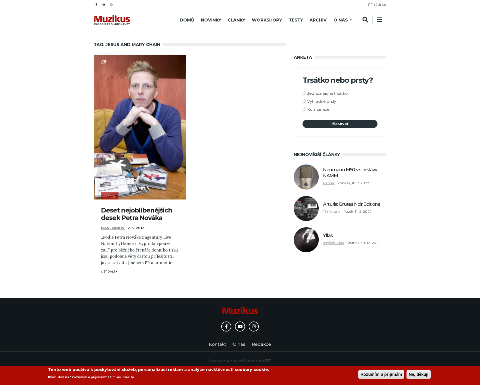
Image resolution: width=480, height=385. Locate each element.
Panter (328, 183)
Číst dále (108, 271)
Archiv (318, 20)
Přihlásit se (377, 4)
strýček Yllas (333, 243)
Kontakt (217, 344)
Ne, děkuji (418, 374)
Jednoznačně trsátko (327, 93)
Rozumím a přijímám (381, 374)
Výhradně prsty (321, 101)
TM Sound (331, 212)
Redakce (261, 344)
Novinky (211, 20)
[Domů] (112, 20)
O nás (341, 20)
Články (236, 20)
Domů (187, 20)
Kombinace (318, 109)
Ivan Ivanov (112, 228)
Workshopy (267, 20)
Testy (296, 20)
